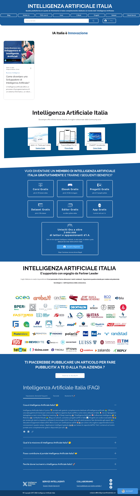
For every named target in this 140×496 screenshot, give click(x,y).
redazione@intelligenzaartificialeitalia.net (103, 493)
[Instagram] (110, 483)
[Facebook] (110, 487)
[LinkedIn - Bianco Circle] (110, 480)
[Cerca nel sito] (93, 21)
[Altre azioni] (31, 68)
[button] (24, 431)
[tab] (36, 395)
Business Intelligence (13, 73)
